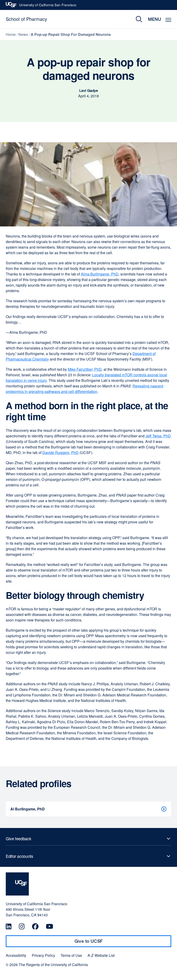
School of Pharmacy (26, 18)
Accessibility (16, 955)
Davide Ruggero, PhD (60, 452)
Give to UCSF (97, 942)
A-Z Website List (101, 955)
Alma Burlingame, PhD (99, 274)
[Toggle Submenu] (88, 839)
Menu (154, 19)
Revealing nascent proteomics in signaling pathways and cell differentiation (84, 388)
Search (135, 19)
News (23, 34)
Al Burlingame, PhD (27, 809)
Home (11, 34)
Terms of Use (71, 955)
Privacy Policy (43, 955)
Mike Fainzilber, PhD (85, 369)
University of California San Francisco (47, 6)
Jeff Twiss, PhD (158, 436)
